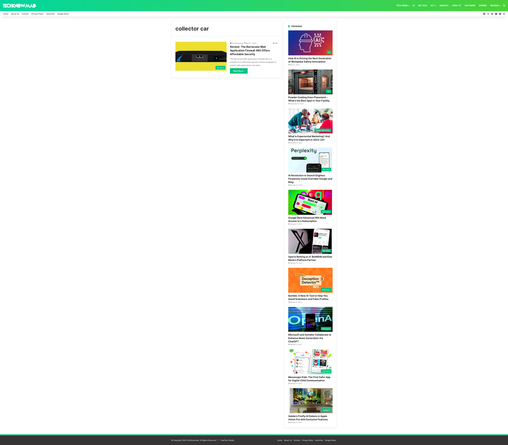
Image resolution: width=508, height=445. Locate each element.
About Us (15, 14)
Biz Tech (422, 5)
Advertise (50, 14)
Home (5, 14)
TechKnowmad (237, 43)
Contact (25, 14)
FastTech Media (227, 440)
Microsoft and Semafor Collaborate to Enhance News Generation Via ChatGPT (309, 338)
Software (470, 5)
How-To (456, 5)
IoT (432, 5)
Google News (63, 14)
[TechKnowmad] (19, 5)
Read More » (238, 71)
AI (414, 5)
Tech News (402, 5)
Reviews (494, 5)
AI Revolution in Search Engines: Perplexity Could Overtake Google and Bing (310, 178)
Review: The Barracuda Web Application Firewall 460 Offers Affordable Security (250, 50)
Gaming (483, 5)
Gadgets (443, 5)
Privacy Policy (37, 14)
